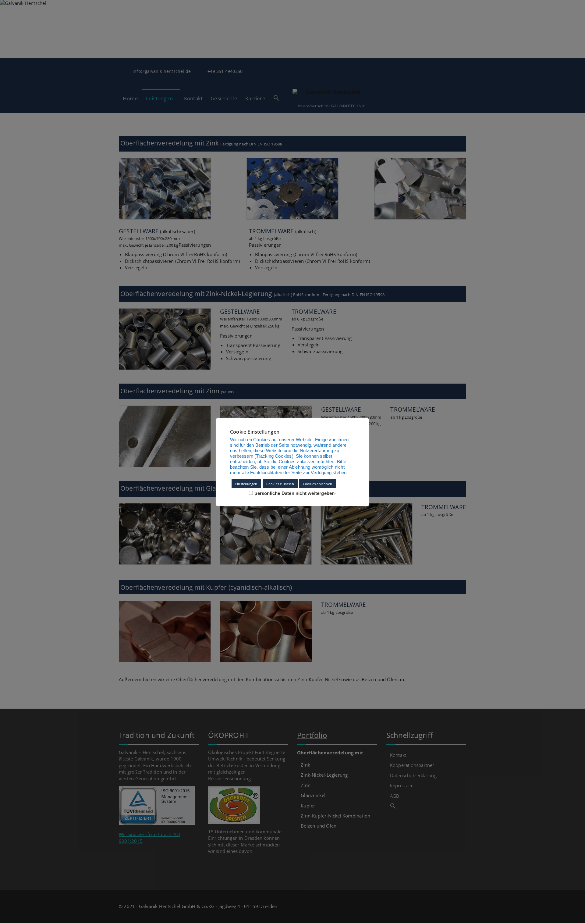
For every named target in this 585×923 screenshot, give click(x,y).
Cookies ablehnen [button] (317, 483)
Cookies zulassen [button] (280, 483)
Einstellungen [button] (246, 483)
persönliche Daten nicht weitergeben (294, 493)
